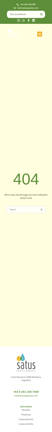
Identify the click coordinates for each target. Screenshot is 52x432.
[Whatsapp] (23, 20)
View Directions (26, 385)
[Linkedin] (33, 20)
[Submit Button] (41, 14)
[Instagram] (18, 20)
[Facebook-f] (28, 20)
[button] (26, 4)
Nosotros (26, 410)
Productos (26, 415)
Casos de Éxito (26, 424)
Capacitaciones (26, 419)
